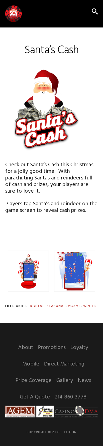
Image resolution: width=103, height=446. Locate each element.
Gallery (64, 380)
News (84, 380)
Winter (90, 306)
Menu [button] (82, 12)
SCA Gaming (13, 13)
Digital (37, 306)
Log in (70, 432)
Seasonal (56, 306)
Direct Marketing (64, 364)
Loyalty (79, 347)
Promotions (52, 347)
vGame (74, 306)
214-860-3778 (71, 397)
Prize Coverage (33, 380)
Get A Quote (35, 397)
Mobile (30, 364)
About (25, 347)
